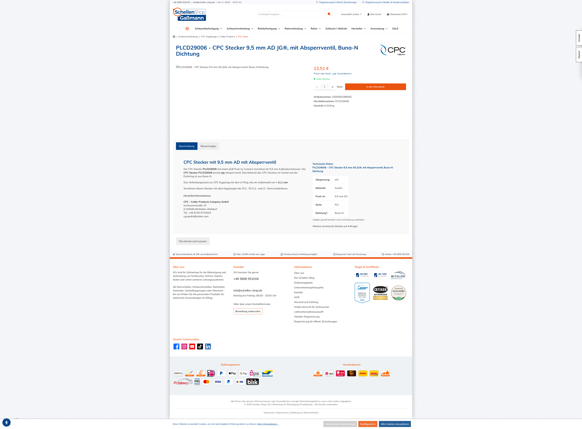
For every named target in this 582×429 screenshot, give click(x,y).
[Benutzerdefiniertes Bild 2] (380, 275)
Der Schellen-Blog (304, 277)
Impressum (269, 412)
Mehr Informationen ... (268, 424)
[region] (242, 97)
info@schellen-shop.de (204, 2)
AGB (296, 297)
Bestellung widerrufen (247, 311)
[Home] (187, 28)
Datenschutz (282, 412)
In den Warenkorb (375, 86)
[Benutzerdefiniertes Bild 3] (398, 275)
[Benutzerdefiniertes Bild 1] (362, 275)
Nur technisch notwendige (340, 424)
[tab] (186, 146)
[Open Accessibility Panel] (6, 422)
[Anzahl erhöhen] (332, 86)
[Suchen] (329, 14)
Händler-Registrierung (306, 316)
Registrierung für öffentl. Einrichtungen (338, 2)
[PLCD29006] (242, 97)
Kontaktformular (261, 304)
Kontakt (298, 292)
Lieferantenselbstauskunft (308, 311)
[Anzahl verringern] (317, 86)
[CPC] (393, 52)
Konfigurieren (367, 424)
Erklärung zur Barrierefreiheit (304, 412)
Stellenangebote (303, 282)
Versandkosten (283, 401)
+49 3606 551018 (181, 2)
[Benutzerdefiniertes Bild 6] (398, 293)
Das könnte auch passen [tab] (193, 241)
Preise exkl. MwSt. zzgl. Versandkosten (332, 73)
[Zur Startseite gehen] (189, 14)
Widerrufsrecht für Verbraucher (311, 306)
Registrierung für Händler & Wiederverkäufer (387, 2)
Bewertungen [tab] (208, 146)
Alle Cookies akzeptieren (395, 424)
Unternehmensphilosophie (308, 287)
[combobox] (291, 14)
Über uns (299, 272)
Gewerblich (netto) (350, 14)
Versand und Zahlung (306, 302)
